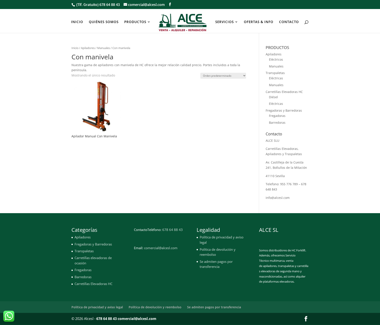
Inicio (75, 48)
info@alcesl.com (278, 198)
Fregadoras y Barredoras (284, 110)
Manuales (103, 48)
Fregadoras (277, 116)
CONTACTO (289, 22)
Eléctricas (276, 78)
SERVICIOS (224, 22)
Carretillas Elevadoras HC (284, 92)
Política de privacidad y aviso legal (97, 307)
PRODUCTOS (135, 22)
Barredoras (277, 122)
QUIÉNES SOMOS (104, 22)
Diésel (273, 97)
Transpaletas (275, 73)
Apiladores (88, 48)
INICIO (77, 22)
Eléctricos (276, 59)
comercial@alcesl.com (160, 248)
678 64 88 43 (109, 4)
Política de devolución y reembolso (155, 307)
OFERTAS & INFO (258, 22)
